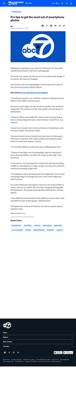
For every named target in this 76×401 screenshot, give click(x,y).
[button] (4, 3)
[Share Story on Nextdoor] (55, 25)
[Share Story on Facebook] (42, 25)
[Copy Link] (64, 25)
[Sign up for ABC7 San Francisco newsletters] (18, 352)
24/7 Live (28, 3)
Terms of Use (55, 359)
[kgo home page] (7, 325)
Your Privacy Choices (16, 359)
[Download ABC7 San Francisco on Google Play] (68, 352)
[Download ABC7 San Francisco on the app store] (58, 352)
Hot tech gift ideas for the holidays (33, 92)
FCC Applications (19, 361)
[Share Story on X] (46, 25)
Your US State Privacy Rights (43, 359)
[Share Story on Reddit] (51, 25)
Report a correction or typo (17, 213)
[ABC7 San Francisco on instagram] (14, 352)
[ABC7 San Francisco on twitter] (9, 352)
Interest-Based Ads (64, 359)
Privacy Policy (6, 359)
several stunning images (19, 87)
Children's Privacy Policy (29, 359)
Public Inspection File (8, 361)
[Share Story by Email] (59, 25)
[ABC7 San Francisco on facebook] (5, 352)
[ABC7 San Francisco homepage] (15, 3)
